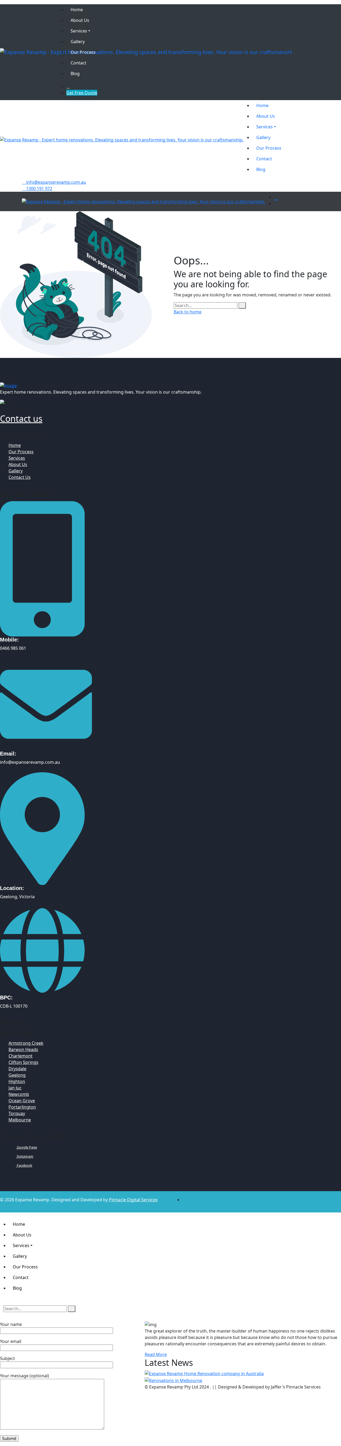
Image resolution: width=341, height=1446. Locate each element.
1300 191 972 (38, 188)
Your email (10, 1341)
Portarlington (22, 1107)
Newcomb (19, 1094)
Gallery (16, 471)
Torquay (17, 1113)
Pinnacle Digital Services (133, 1200)
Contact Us (20, 477)
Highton (17, 1081)
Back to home (187, 312)
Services (17, 458)
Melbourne (20, 1120)
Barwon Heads (23, 1049)
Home (15, 445)
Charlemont (21, 1056)
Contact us (21, 418)
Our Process (21, 452)
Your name (11, 1324)
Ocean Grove (22, 1101)
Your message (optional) (24, 1376)
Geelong (17, 1075)
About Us (18, 464)
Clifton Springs (23, 1062)
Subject (7, 1358)
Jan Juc (15, 1088)
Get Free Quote (81, 93)
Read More (156, 1354)
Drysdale (17, 1069)
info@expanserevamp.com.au (55, 182)
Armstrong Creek (26, 1043)
